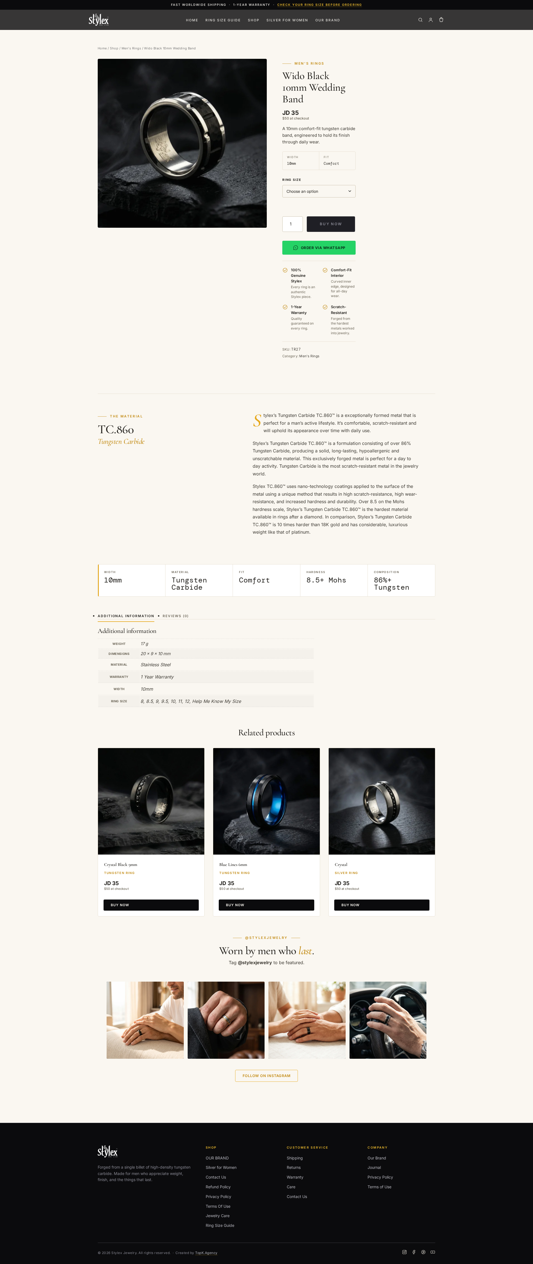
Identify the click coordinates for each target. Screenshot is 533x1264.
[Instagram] (404, 1253)
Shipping (295, 1158)
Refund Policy (218, 1186)
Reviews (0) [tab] (176, 616)
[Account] (430, 19)
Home (192, 20)
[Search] (420, 19)
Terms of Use (379, 1186)
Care (291, 1186)
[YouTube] (432, 1253)
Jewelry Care (218, 1215)
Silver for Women (287, 20)
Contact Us (216, 1177)
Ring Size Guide (223, 20)
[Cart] (441, 20)
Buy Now (331, 224)
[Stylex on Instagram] (145, 1020)
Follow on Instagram (267, 1075)
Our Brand (377, 1158)
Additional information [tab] (126, 616)
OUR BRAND (327, 20)
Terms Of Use (218, 1206)
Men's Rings (131, 48)
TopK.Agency (206, 1253)
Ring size (291, 180)
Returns (294, 1167)
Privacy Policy (218, 1196)
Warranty (295, 1177)
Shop (254, 20)
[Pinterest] (423, 1253)
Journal (374, 1167)
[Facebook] (413, 1253)
